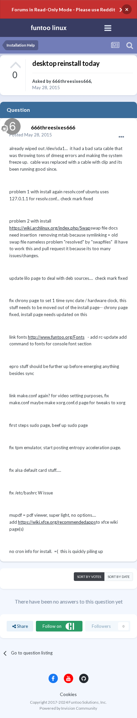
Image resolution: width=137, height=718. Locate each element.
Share (22, 626)
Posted (30, 134)
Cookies (68, 694)
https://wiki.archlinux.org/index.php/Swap (49, 228)
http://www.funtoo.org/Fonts (56, 337)
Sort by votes (89, 577)
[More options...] (121, 137)
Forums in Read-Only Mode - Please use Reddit (63, 9)
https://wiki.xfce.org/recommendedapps (57, 522)
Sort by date (119, 577)
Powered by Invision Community (68, 708)
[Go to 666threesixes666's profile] (10, 124)
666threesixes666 (71, 81)
